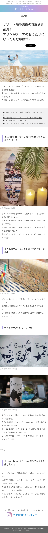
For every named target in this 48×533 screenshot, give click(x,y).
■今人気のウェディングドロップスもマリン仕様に (22, 118)
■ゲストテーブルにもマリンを (14, 121)
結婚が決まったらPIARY (36, 528)
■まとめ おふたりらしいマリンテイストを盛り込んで (24, 123)
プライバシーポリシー (19, 528)
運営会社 (7, 528)
